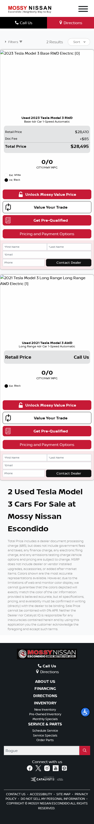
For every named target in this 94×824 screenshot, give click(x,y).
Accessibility (41, 794)
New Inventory (45, 709)
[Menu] (83, 9)
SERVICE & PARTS (45, 724)
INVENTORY (45, 703)
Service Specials (45, 735)
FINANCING (45, 688)
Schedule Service (45, 730)
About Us (45, 681)
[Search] (84, 750)
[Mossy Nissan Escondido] (30, 9)
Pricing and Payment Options (47, 233)
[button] (85, 712)
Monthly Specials (45, 719)
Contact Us (16, 794)
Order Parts (45, 740)
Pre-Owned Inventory (45, 714)
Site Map (63, 794)
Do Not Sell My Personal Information (53, 798)
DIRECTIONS (45, 696)
